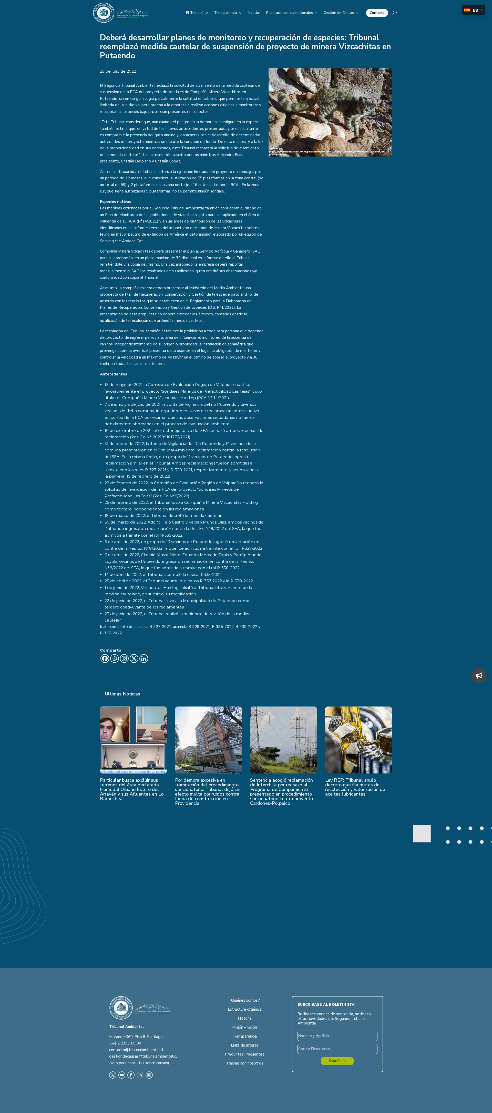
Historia (245, 1018)
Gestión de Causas (339, 12)
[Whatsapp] (114, 658)
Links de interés (245, 1045)
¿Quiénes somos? (245, 1000)
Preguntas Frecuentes (244, 1054)
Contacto (377, 12)
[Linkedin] (143, 658)
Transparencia (225, 12)
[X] (134, 658)
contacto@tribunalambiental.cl (136, 1049)
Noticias (254, 12)
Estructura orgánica (245, 1009)
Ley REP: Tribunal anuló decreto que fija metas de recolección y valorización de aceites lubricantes (355, 787)
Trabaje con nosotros (244, 1063)
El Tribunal (194, 12)
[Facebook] (104, 658)
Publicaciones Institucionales (289, 12)
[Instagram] (124, 658)
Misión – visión (244, 1027)
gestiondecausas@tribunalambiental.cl (143, 1056)
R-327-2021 (160, 626)
